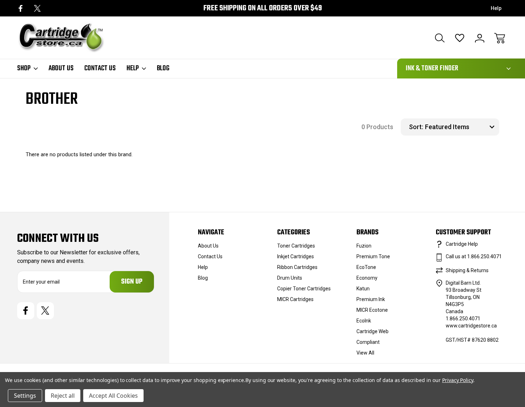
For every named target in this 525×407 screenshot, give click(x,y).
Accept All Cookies (113, 396)
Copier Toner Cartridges (304, 288)
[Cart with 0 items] (499, 38)
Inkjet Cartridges (295, 256)
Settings (25, 396)
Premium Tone (373, 256)
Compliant (368, 342)
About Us (61, 68)
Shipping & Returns (467, 270)
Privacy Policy (457, 380)
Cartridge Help (462, 244)
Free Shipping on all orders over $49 (262, 8)
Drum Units (289, 278)
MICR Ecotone (372, 310)
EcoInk (363, 321)
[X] (37, 8)
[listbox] (461, 127)
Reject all (63, 396)
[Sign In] (479, 38)
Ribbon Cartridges (297, 267)
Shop (24, 68)
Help (496, 8)
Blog (163, 68)
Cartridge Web (372, 331)
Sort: (416, 127)
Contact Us (100, 68)
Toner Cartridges (296, 246)
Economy (367, 278)
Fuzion (363, 246)
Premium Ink (370, 299)
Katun (363, 288)
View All (365, 353)
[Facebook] (20, 8)
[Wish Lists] (459, 38)
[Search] (439, 38)
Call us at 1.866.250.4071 (474, 256)
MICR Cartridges (295, 299)
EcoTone (366, 267)
